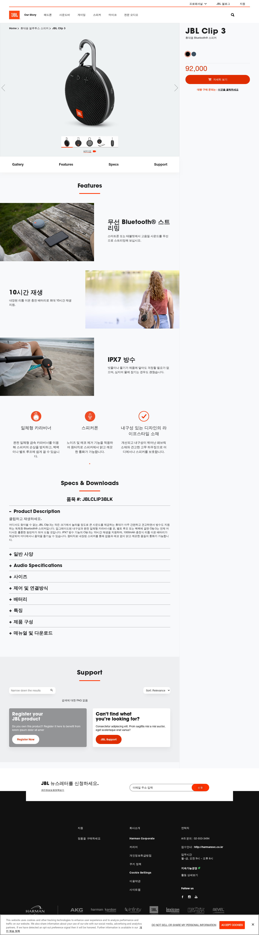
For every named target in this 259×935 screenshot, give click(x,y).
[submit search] (52, 690)
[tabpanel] (89, 80)
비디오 (87, 151)
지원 (242, 3)
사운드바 (64, 14)
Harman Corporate (142, 838)
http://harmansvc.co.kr (208, 846)
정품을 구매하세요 (89, 838)
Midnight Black (187, 54)
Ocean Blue (194, 54)
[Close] (253, 924)
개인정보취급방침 (140, 855)
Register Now (25, 739)
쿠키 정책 (135, 864)
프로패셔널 (196, 3)
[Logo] (14, 15)
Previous (3, 87)
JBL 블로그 (223, 3)
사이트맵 (135, 889)
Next (176, 87)
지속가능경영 (189, 868)
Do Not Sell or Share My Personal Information (184, 924)
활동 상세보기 (189, 875)
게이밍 (82, 14)
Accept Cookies (232, 924)
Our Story (30, 14)
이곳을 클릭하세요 (228, 89)
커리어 (134, 846)
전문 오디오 (131, 14)
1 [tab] (90, 464)
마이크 (113, 14)
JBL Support (109, 739)
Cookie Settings (140, 872)
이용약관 (135, 881)
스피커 (97, 14)
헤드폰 (48, 14)
